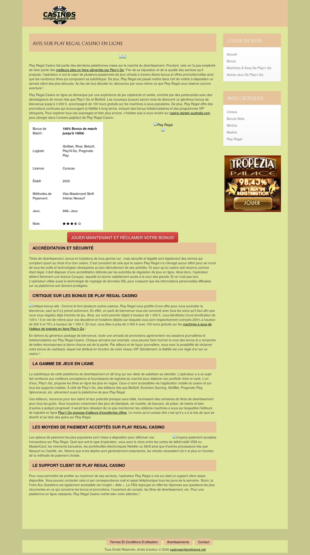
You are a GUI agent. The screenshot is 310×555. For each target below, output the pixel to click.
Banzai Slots (235, 118)
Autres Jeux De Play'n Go (245, 74)
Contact (203, 542)
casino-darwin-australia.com (190, 113)
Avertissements (178, 542)
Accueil (232, 54)
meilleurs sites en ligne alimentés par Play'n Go (90, 70)
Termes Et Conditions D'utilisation (134, 542)
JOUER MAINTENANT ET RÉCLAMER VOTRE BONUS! (122, 237)
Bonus (231, 61)
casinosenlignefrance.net (188, 549)
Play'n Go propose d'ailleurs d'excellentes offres (92, 412)
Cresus (232, 111)
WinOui (232, 125)
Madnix (232, 132)
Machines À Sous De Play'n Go (249, 67)
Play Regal (234, 139)
